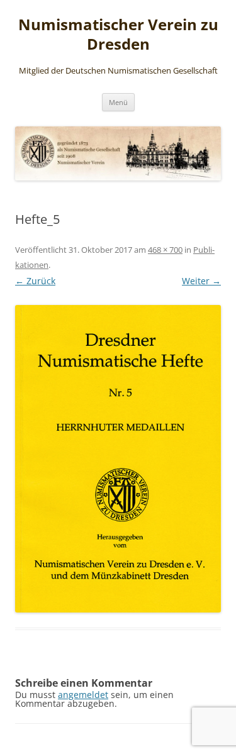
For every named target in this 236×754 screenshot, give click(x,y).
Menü (118, 102)
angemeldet (83, 695)
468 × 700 (165, 249)
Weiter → (201, 281)
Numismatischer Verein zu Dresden (118, 34)
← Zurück (35, 281)
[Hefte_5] (118, 459)
